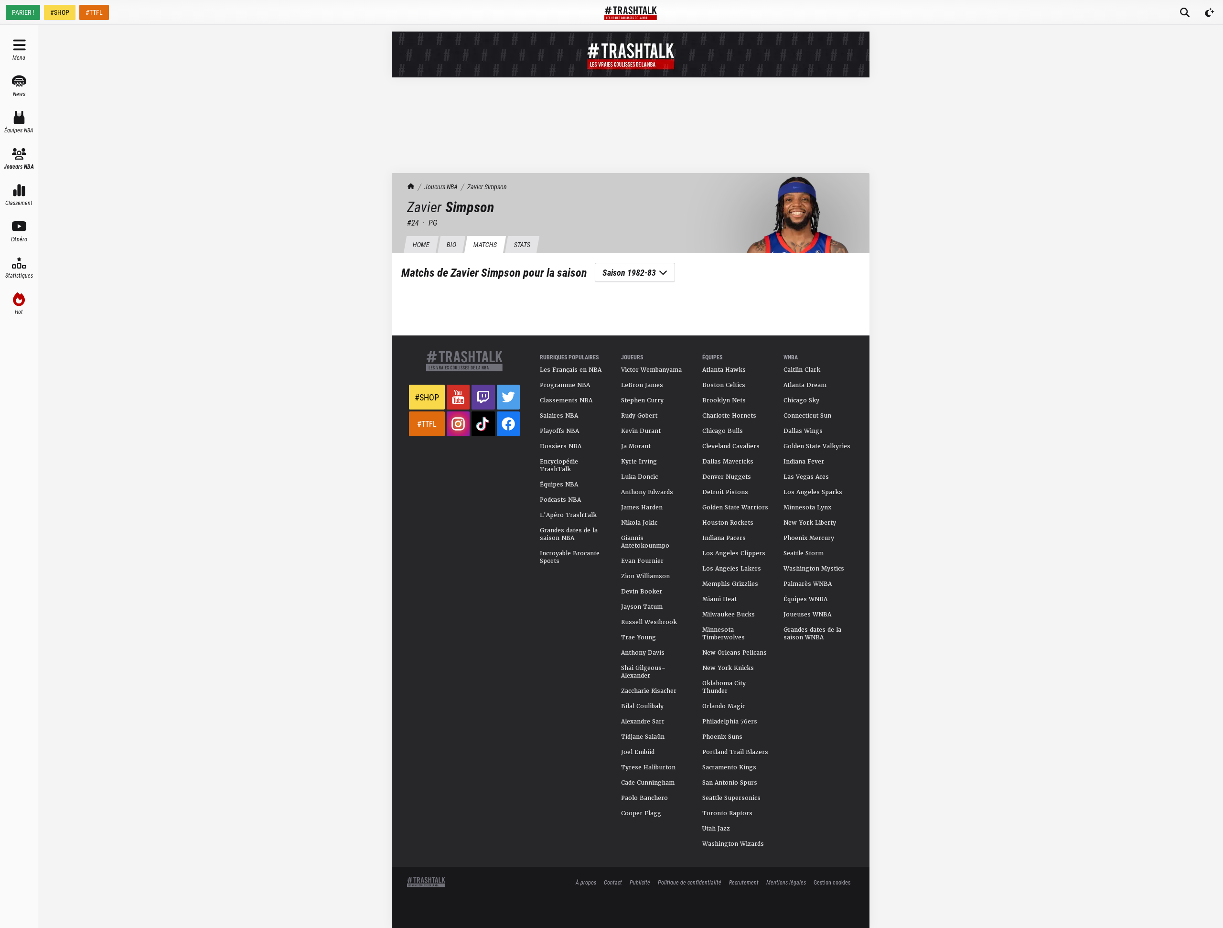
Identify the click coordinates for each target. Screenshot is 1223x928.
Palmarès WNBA (807, 584)
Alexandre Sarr (643, 721)
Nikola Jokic (639, 523)
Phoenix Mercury (808, 538)
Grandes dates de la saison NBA (569, 534)
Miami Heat (719, 599)
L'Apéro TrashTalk (568, 515)
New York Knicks (728, 668)
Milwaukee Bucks (728, 614)
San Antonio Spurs (729, 783)
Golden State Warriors (735, 507)
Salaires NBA (559, 416)
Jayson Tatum (642, 607)
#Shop (427, 397)
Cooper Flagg (641, 813)
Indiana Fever (803, 461)
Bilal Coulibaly (642, 706)
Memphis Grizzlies (730, 584)
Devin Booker (641, 591)
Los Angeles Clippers (733, 553)
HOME (421, 244)
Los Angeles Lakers (731, 568)
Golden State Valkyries (816, 446)
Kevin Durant (641, 431)
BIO (451, 244)
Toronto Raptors (727, 813)
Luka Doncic (639, 477)
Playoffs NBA (559, 431)
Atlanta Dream (804, 385)
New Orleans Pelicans (734, 653)
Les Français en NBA (570, 370)
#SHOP (59, 12)
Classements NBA (566, 400)
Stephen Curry (642, 400)
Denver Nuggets (726, 477)
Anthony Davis (643, 653)
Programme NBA (565, 385)
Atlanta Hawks (724, 370)
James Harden (642, 507)
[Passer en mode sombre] (1209, 12)
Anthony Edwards (647, 492)
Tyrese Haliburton (648, 767)
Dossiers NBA (560, 446)
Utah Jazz (716, 828)
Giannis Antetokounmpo (645, 542)
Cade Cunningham (648, 783)
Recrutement (744, 882)
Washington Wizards (733, 844)
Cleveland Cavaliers (731, 446)
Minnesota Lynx (807, 507)
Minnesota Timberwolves (723, 633)
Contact (613, 882)
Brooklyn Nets (724, 400)
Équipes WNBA (805, 599)
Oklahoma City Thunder (724, 687)
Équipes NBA (559, 484)
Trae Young (638, 637)
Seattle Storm (803, 553)
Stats (522, 244)
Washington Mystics (813, 568)
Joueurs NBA (441, 186)
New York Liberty (809, 523)
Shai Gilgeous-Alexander (643, 672)
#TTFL (94, 12)
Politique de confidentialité (689, 882)
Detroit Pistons (725, 492)
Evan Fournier (642, 561)
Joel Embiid (637, 752)
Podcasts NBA (560, 500)
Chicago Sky (801, 400)
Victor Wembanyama (651, 370)
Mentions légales (786, 882)
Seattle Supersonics (731, 798)
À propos (586, 882)
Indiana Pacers (724, 538)
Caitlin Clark (801, 370)
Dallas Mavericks (727, 461)
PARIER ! (23, 12)
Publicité (640, 882)
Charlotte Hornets (729, 416)
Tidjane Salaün (643, 737)
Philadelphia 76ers (729, 721)
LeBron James (642, 385)
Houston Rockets (727, 523)
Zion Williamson (645, 576)
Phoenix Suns (722, 737)
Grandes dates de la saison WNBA (812, 633)
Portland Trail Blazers (735, 752)
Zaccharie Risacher (648, 691)
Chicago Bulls (722, 431)
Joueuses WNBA (807, 614)
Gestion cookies (832, 882)
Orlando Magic (723, 706)
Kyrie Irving (639, 461)
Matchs (484, 244)
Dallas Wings (803, 431)
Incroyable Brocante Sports (570, 557)
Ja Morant (636, 446)
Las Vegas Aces (806, 477)
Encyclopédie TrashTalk (559, 465)
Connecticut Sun (807, 416)
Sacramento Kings (729, 767)
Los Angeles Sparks (812, 492)
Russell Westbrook (649, 622)
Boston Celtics (723, 385)
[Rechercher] (1184, 12)
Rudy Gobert (639, 416)
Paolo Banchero (644, 798)
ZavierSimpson (487, 186)
